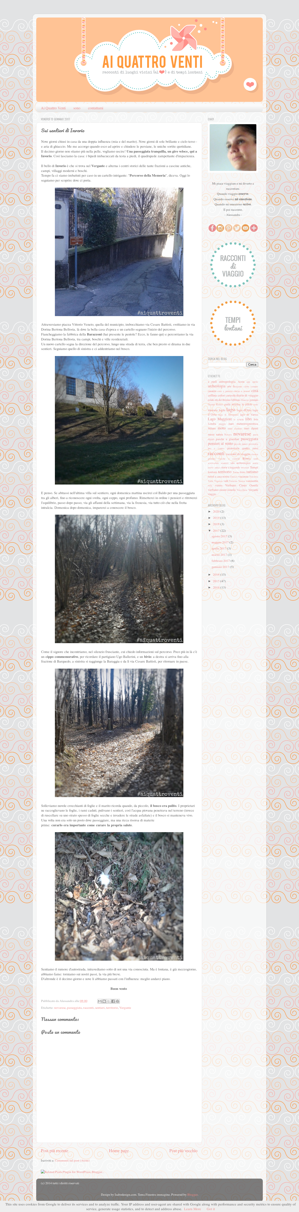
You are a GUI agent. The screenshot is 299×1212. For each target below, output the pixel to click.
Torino (236, 472)
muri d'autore (235, 428)
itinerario (213, 410)
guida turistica (232, 404)
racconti (88, 1007)
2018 (216, 524)
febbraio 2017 (221, 561)
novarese (60, 1007)
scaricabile (213, 463)
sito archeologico (241, 463)
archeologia (216, 386)
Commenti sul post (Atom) (72, 1160)
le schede (239, 419)
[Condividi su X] (108, 1001)
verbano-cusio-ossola (221, 490)
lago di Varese (249, 414)
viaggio (212, 494)
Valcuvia (253, 476)
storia (255, 463)
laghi (222, 410)
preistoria (253, 444)
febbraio (235, 400)
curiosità (230, 395)
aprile (255, 381)
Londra (212, 423)
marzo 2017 (220, 555)
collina (212, 395)
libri (248, 418)
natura (219, 434)
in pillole (247, 404)
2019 (216, 518)
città (254, 390)
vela (210, 485)
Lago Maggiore (220, 418)
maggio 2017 (220, 542)
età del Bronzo (223, 400)
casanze (212, 391)
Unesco (233, 476)
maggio (222, 423)
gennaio (253, 400)
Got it (211, 1208)
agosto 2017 (220, 536)
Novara (228, 434)
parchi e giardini (227, 439)
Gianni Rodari (215, 404)
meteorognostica (247, 423)
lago (230, 409)
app (248, 381)
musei (211, 434)
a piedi (212, 381)
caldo (246, 386)
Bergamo (237, 386)
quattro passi (250, 448)
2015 (216, 581)
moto (222, 428)
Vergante (125, 1007)
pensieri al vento (220, 443)
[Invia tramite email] (99, 1001)
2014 (216, 587)
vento (218, 485)
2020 (216, 511)
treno (243, 472)
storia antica (214, 467)
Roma (246, 458)
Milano (212, 428)
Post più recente (54, 1150)
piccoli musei (241, 444)
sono (76, 107)
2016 (216, 574)
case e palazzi (225, 391)
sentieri (100, 1007)
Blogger (192, 1194)
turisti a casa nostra (218, 476)
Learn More (192, 1208)
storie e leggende (230, 467)
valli (226, 481)
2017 (216, 530)
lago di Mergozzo (228, 414)
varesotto (252, 481)
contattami (95, 107)
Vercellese (242, 490)
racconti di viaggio (238, 454)
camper (254, 386)
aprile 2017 (219, 548)
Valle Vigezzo (215, 481)
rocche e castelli (229, 458)
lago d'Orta (244, 410)
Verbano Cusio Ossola (241, 485)
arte (229, 386)
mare (231, 423)
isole (255, 404)
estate (211, 400)
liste (256, 419)
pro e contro (216, 448)
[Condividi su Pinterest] (117, 1001)
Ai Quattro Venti (53, 107)
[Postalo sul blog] (104, 1001)
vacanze (243, 476)
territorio (112, 1007)
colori (221, 395)
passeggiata (74, 1007)
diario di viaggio (247, 395)
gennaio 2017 (221, 567)
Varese (241, 481)
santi (255, 458)
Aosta (241, 381)
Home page (119, 1150)
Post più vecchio (183, 1150)
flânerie (245, 400)
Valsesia (233, 481)
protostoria (233, 448)
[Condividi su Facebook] (113, 1001)
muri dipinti (251, 428)
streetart (245, 467)
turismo (252, 471)
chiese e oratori (242, 391)
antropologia (227, 381)
